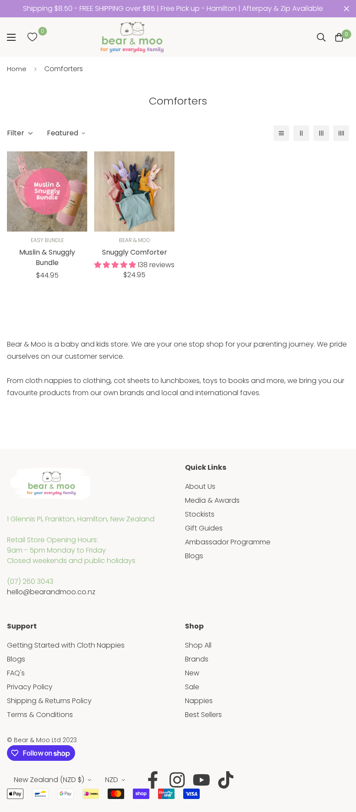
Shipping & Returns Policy (49, 701)
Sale (192, 687)
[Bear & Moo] (132, 37)
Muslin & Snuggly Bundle (47, 257)
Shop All (198, 645)
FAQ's (16, 673)
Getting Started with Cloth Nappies (66, 645)
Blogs (194, 556)
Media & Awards (212, 500)
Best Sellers (203, 715)
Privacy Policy (30, 687)
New (192, 673)
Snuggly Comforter (134, 252)
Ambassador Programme (227, 542)
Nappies (199, 701)
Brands (196, 659)
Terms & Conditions (40, 715)
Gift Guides (204, 528)
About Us (200, 486)
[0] (32, 37)
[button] (339, 37)
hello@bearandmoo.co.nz (51, 592)
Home (16, 68)
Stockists (199, 514)
